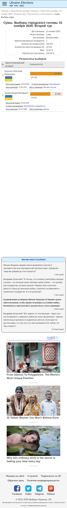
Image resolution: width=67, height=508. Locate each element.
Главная (4, 11)
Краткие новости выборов (33, 259)
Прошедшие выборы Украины (25, 11)
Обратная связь (16, 480)
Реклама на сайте (15, 476)
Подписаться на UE (51, 476)
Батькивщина (55, 84)
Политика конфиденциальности (43, 480)
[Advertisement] (33, 150)
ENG (22, 6)
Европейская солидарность (34, 106)
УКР (11, 6)
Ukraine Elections (21, 2)
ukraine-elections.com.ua (37, 505)
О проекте (32, 476)
